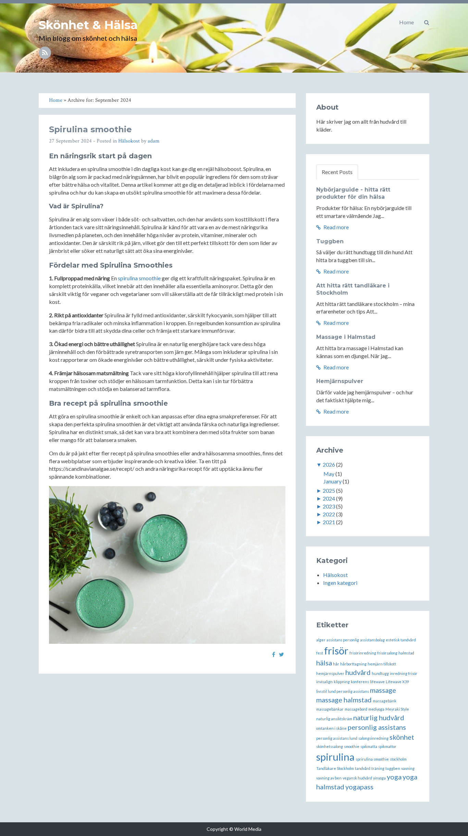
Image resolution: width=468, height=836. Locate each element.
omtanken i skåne (331, 728)
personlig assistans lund (336, 738)
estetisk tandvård (401, 640)
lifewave (377, 681)
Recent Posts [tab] (337, 172)
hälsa (324, 663)
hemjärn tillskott (382, 664)
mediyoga (376, 709)
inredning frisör (403, 673)
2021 (329, 522)
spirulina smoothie (139, 278)
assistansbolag (372, 640)
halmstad (406, 653)
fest (319, 653)
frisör (336, 650)
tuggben (392, 768)
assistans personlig (343, 640)
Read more (335, 227)
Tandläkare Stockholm (335, 768)
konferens (360, 681)
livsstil (321, 691)
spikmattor (387, 746)
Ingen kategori (340, 582)
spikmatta (368, 746)
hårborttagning (353, 664)
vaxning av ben (329, 778)
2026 (329, 464)
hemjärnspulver (330, 673)
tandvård (362, 768)
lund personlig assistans (348, 691)
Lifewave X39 (397, 681)
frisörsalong (387, 653)
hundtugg (380, 673)
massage (383, 690)
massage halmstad (344, 700)
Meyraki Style (397, 709)
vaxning (408, 768)
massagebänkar (330, 709)
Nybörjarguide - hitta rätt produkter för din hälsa (353, 193)
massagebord (356, 709)
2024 (329, 498)
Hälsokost (129, 141)
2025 (329, 490)
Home (406, 22)
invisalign (324, 681)
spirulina (335, 757)
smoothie (351, 746)
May (328, 473)
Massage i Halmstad (345, 337)
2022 (329, 514)
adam (154, 141)
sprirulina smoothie (372, 759)
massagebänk (384, 701)
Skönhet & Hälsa (88, 25)
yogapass (359, 787)
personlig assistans (377, 727)
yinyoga (379, 778)
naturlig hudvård (378, 717)
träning (377, 768)
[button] (426, 22)
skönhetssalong (329, 746)
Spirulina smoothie (90, 129)
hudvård (358, 672)
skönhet (402, 737)
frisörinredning (362, 653)
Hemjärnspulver (339, 381)
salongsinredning (373, 738)
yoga (394, 777)
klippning (342, 681)
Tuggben (330, 241)
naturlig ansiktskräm (334, 718)
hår (336, 664)
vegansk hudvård (357, 778)
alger (320, 640)
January (332, 481)
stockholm (398, 759)
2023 (329, 506)
